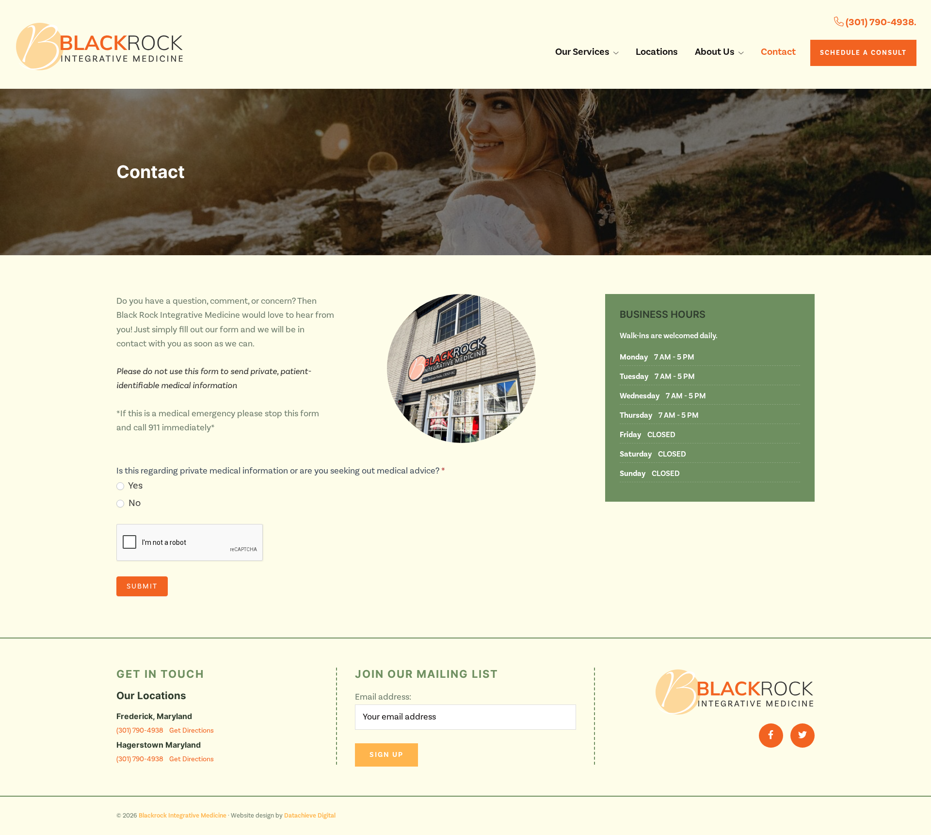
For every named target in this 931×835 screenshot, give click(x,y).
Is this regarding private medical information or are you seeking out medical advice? (280, 470)
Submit (142, 586)
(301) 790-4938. (880, 22)
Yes (134, 485)
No (133, 503)
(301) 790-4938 (139, 730)
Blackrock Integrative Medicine (182, 815)
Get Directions (191, 730)
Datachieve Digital (310, 815)
